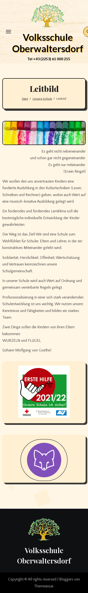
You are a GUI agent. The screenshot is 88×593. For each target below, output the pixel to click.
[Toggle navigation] (8, 31)
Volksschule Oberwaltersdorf (47, 43)
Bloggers (66, 579)
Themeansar (43, 586)
